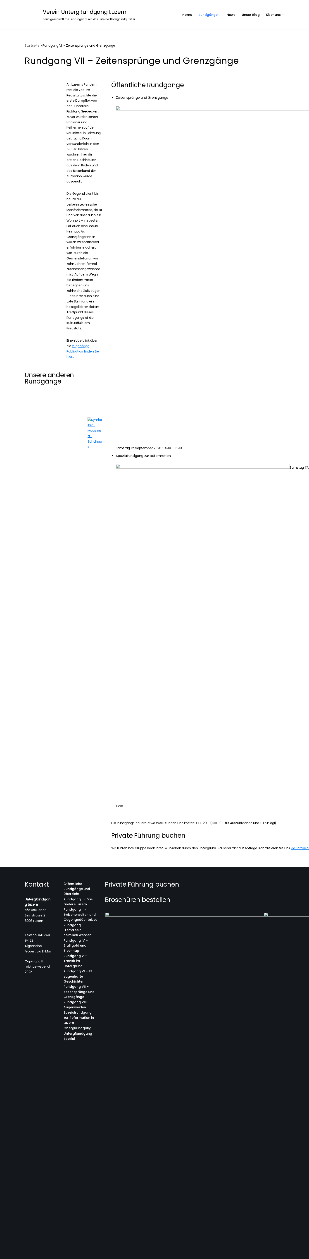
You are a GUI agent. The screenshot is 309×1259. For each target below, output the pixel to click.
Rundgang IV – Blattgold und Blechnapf (76, 945)
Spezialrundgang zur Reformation (143, 455)
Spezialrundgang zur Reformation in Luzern (79, 1017)
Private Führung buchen (142, 884)
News (231, 14)
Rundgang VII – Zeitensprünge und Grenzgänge (79, 991)
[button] (219, 15)
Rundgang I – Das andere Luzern (78, 901)
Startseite (32, 45)
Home (187, 14)
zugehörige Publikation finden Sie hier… (83, 351)
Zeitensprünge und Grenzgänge (142, 97)
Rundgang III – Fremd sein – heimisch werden (77, 930)
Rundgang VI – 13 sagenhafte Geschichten (78, 976)
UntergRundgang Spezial (78, 1036)
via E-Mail (44, 951)
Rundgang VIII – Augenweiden (77, 1004)
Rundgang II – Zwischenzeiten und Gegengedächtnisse (80, 914)
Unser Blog (251, 14)
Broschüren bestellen (137, 899)
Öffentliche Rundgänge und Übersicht (77, 889)
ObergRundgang (77, 1028)
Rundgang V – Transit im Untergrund (75, 961)
